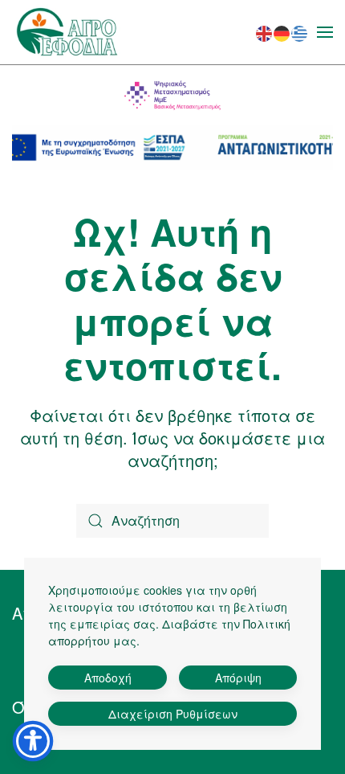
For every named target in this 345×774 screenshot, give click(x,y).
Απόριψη (238, 678)
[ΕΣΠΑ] (172, 147)
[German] (282, 31)
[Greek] (300, 31)
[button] (325, 32)
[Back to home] (67, 32)
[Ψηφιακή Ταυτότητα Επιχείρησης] (172, 95)
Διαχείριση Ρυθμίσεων (172, 714)
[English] (265, 31)
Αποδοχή (108, 678)
